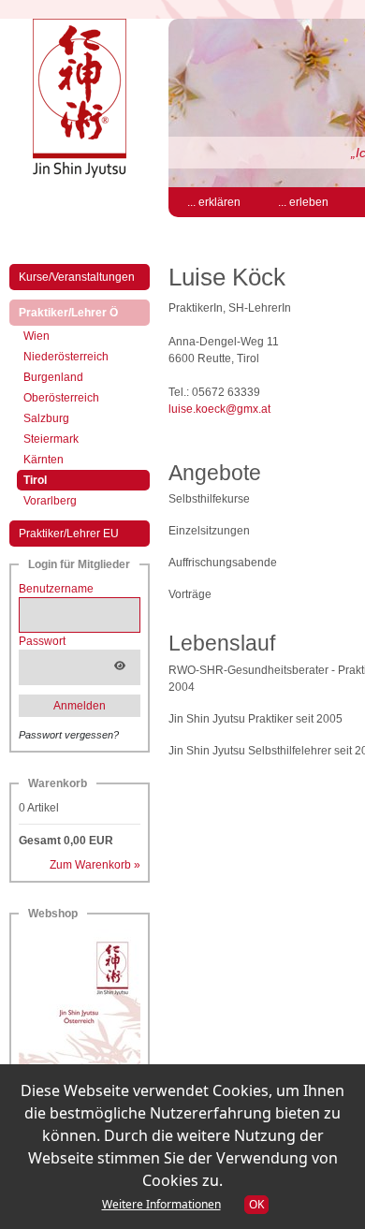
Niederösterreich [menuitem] (66, 356)
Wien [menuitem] (36, 336)
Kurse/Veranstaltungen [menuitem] (77, 277)
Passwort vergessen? (69, 734)
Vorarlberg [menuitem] (50, 500)
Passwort (42, 641)
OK (256, 1204)
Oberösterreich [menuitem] (61, 397)
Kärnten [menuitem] (43, 459)
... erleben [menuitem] (303, 202)
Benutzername (56, 588)
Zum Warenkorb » (95, 864)
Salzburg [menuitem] (46, 418)
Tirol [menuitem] (51, 480)
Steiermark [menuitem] (51, 439)
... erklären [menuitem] (214, 202)
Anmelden (79, 705)
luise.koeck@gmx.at (219, 409)
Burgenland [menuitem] (53, 377)
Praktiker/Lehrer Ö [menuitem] (84, 312)
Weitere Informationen (161, 1204)
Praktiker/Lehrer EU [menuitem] (69, 533)
